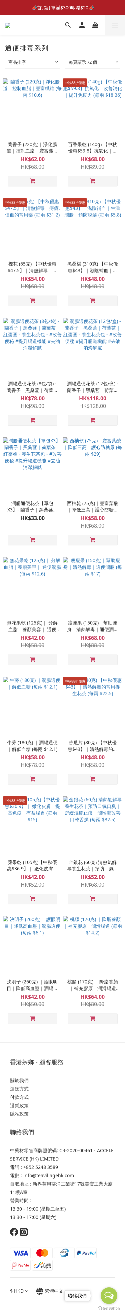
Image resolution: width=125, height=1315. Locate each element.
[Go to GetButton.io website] (109, 1308)
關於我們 (19, 1080)
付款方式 (19, 1097)
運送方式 (19, 1088)
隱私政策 (20, 1114)
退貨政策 (19, 1105)
